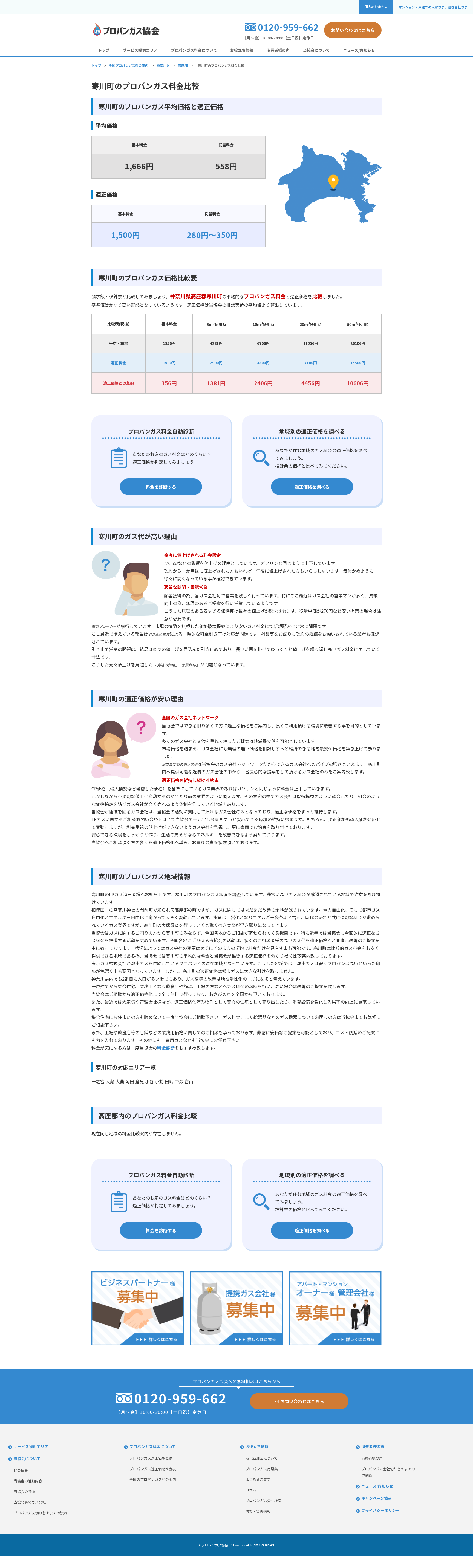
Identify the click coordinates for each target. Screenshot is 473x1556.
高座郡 (183, 65)
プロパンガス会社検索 (263, 1500)
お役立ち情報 (241, 50)
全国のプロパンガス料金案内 (152, 1479)
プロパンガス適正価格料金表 (152, 1468)
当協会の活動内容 (28, 1480)
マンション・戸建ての (433, 7)
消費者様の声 (278, 50)
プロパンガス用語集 (262, 1468)
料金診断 (166, 1047)
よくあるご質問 (258, 1479)
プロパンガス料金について (194, 50)
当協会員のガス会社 (30, 1502)
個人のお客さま (376, 7)
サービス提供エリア (140, 50)
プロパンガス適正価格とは (150, 1458)
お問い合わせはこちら (353, 30)
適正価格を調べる (312, 486)
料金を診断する (161, 486)
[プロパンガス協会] (125, 34)
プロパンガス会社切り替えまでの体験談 (388, 1472)
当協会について (316, 50)
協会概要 (21, 1470)
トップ (103, 50)
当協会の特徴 (24, 1491)
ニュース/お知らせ (359, 50)
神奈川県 (163, 65)
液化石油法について (262, 1458)
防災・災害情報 (258, 1511)
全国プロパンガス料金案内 (128, 65)
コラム (251, 1489)
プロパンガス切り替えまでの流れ (40, 1512)
